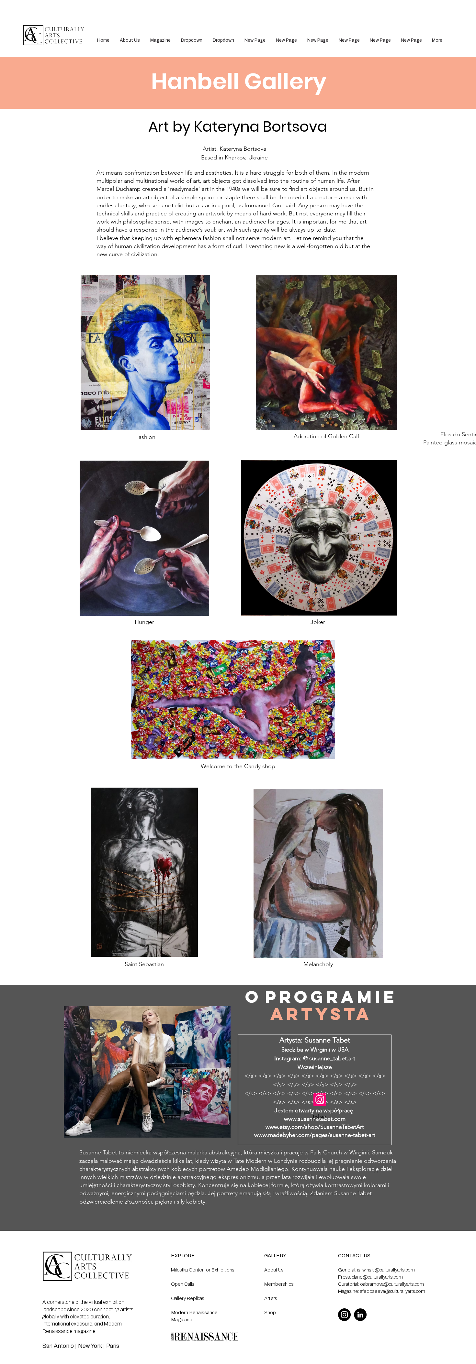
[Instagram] (344, 1314)
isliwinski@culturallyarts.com (386, 1269)
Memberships (279, 1284)
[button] (192, 40)
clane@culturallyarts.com (377, 1277)
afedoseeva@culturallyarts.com (392, 1291)
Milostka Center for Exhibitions (202, 1269)
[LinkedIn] (360, 1314)
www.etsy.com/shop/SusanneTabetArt (315, 1126)
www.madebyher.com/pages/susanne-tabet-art (314, 1135)
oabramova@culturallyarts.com (392, 1284)
